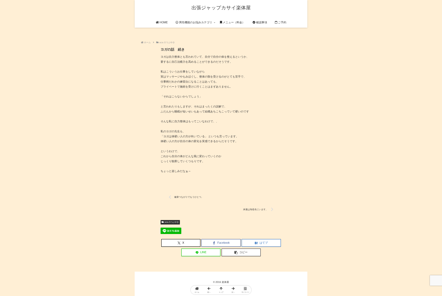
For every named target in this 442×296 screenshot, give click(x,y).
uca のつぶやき (172, 222)
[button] (241, 252)
